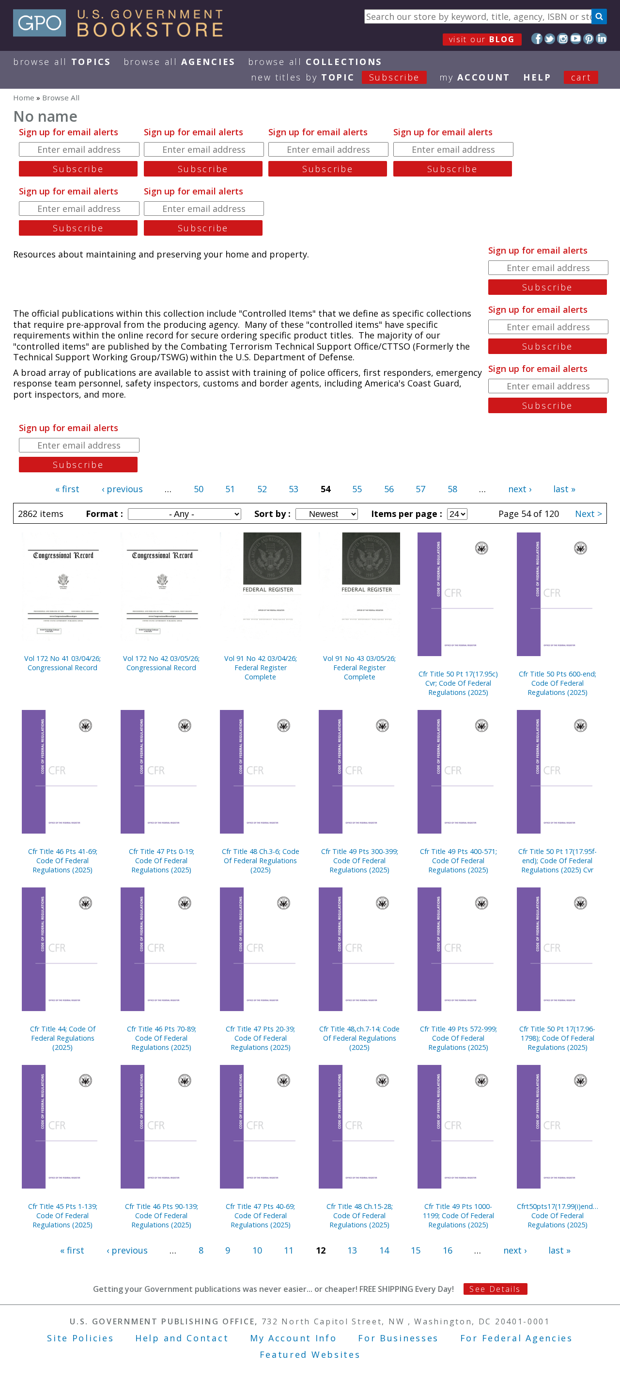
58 (452, 489)
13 (352, 1250)
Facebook (536, 38)
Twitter (550, 38)
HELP (537, 77)
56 (389, 489)
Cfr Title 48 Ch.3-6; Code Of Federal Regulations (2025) (260, 860)
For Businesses (398, 1338)
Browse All (62, 61)
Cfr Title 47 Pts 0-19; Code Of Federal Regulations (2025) (161, 860)
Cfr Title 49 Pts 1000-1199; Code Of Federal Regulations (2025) (458, 1215)
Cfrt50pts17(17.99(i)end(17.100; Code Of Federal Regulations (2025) (557, 1215)
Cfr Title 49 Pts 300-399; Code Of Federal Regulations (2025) (359, 860)
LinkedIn (601, 38)
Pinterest (588, 38)
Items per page (405, 513)
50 (198, 489)
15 (415, 1250)
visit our (482, 39)
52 (262, 489)
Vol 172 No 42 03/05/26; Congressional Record (161, 663)
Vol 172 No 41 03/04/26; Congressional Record (62, 663)
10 (257, 1250)
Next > (588, 513)
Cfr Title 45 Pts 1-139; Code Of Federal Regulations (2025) (62, 1215)
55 (357, 489)
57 (420, 489)
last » (564, 489)
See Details (495, 1289)
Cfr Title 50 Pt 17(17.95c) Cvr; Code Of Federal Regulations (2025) (458, 683)
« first (67, 489)
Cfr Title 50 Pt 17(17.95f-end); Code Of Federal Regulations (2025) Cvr (557, 860)
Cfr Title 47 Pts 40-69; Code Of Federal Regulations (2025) (260, 1215)
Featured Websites (310, 1354)
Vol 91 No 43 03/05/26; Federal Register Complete (359, 667)
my (475, 77)
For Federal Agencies (516, 1338)
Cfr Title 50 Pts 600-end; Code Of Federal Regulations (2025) (557, 683)
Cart (581, 77)
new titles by (335, 77)
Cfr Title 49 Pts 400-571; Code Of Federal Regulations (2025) (458, 860)
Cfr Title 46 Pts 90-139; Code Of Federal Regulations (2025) (161, 1215)
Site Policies (80, 1338)
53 (293, 489)
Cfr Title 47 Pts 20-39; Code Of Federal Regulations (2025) (260, 1038)
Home (23, 97)
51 (230, 489)
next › (519, 489)
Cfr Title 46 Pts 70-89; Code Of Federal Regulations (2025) (161, 1038)
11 (289, 1250)
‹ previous (122, 489)
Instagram (562, 38)
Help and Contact (182, 1338)
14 (384, 1250)
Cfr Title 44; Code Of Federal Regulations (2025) (62, 1038)
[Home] (122, 33)
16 (447, 1250)
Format (103, 513)
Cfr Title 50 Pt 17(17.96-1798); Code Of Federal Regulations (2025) (557, 1038)
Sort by (271, 513)
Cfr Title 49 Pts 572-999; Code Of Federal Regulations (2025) (458, 1038)
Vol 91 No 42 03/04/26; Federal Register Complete (260, 667)
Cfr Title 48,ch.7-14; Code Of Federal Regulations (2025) (359, 1038)
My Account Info (293, 1338)
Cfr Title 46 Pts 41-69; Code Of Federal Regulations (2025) (62, 860)
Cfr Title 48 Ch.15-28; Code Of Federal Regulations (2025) (359, 1215)
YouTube (575, 38)
